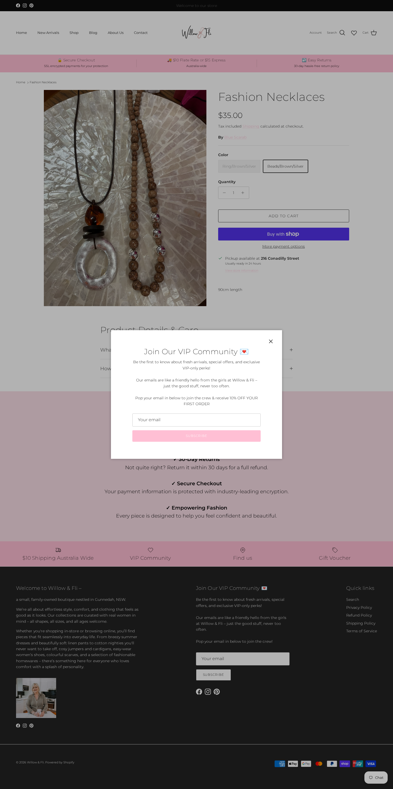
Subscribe (196, 436)
